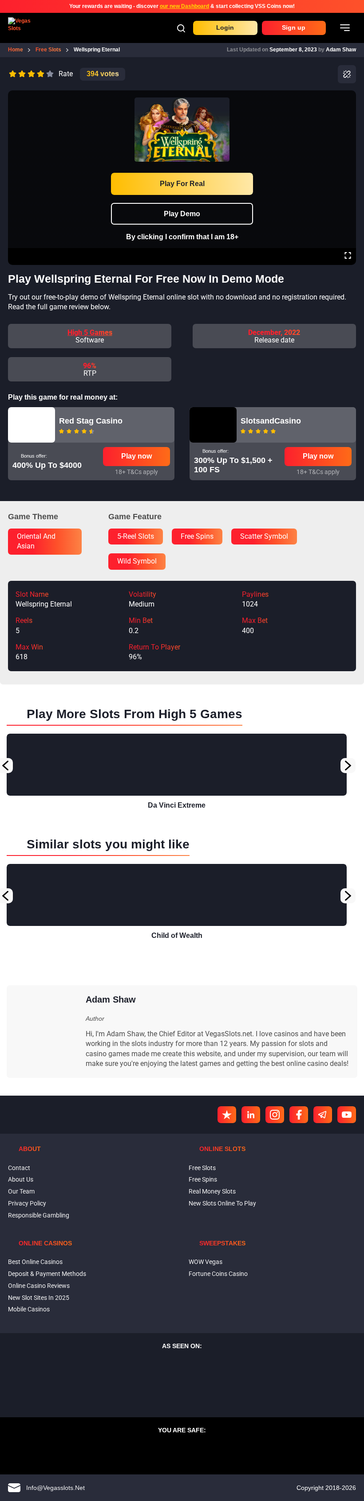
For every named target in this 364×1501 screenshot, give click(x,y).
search (181, 28)
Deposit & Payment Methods (47, 1273)
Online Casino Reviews (39, 1285)
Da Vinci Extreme (177, 805)
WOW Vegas (205, 1261)
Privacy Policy (27, 1203)
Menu (345, 27)
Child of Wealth (176, 935)
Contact (19, 1167)
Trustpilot (227, 1114)
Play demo (182, 214)
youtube (346, 1114)
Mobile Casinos (29, 1309)
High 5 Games (89, 332)
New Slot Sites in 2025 (38, 1297)
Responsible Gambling (38, 1215)
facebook (298, 1114)
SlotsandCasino (271, 420)
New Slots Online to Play (222, 1203)
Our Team (21, 1191)
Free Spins (203, 1179)
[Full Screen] (347, 256)
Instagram (274, 1114)
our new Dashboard (184, 6)
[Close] (348, 97)
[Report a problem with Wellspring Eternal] (347, 74)
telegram (322, 1114)
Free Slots (202, 1167)
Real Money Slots (212, 1191)
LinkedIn (250, 1114)
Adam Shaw (341, 50)
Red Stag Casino (91, 420)
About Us (20, 1179)
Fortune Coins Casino (218, 1273)
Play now (136, 456)
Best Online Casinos (35, 1261)
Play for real (182, 183)
